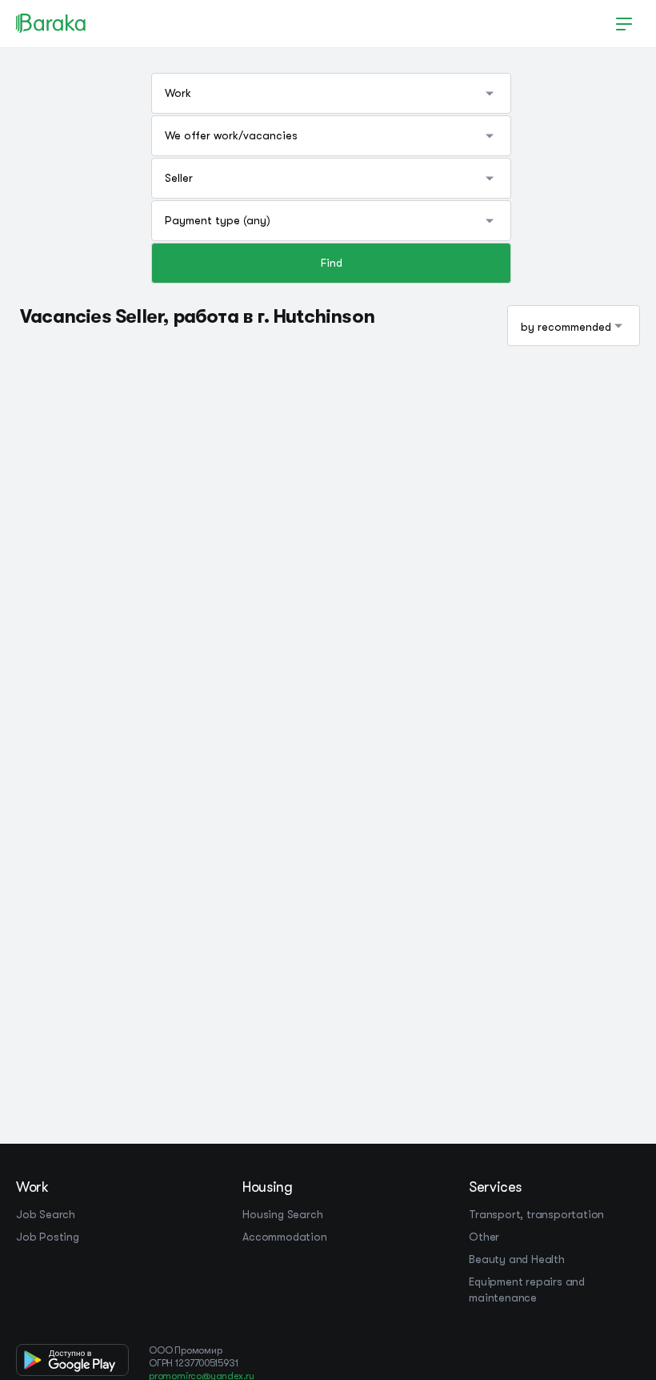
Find (331, 262)
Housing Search (282, 1214)
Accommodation (284, 1236)
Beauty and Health (517, 1259)
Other (484, 1236)
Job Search (45, 1214)
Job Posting (47, 1236)
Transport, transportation (536, 1214)
